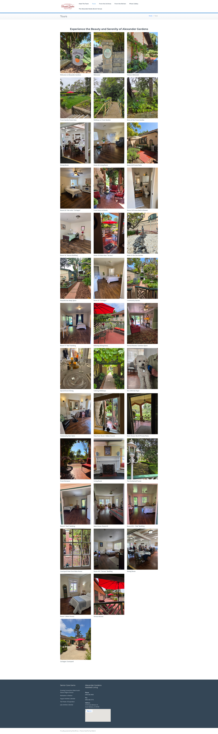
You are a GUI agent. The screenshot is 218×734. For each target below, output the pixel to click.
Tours (94, 4)
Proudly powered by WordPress (69, 731)
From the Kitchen (120, 4)
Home (150, 16)
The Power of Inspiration (67, 701)
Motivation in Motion (66, 695)
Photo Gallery (133, 4)
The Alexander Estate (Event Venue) (90, 9)
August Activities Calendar (67, 698)
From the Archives (105, 4)
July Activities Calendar (66, 705)
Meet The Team (84, 4)
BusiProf (86, 731)
